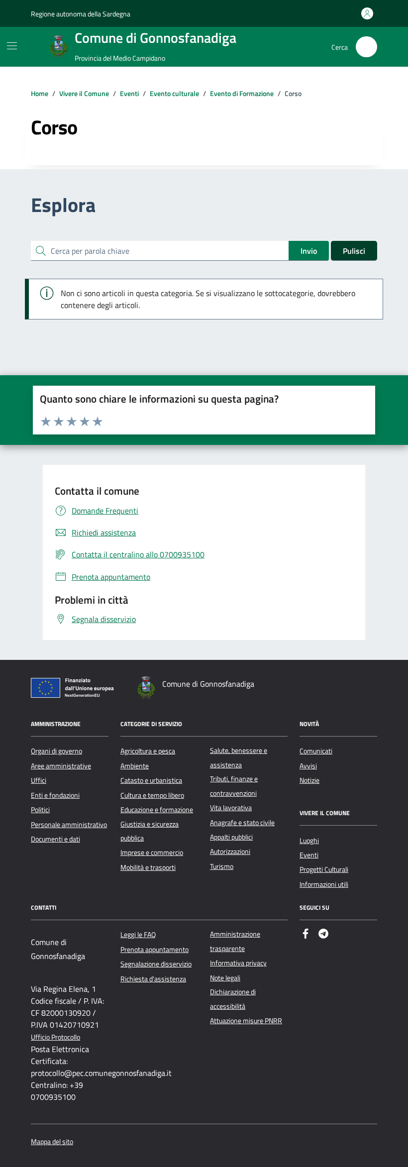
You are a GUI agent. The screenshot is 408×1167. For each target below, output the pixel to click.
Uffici (38, 780)
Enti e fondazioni (55, 795)
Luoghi (309, 840)
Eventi (309, 854)
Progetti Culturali (324, 869)
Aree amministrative (61, 765)
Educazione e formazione (156, 809)
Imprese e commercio (151, 852)
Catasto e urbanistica (151, 780)
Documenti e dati (55, 839)
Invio (309, 251)
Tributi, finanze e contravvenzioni (234, 785)
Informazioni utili (324, 884)
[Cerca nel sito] (366, 47)
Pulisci (354, 251)
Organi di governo (56, 750)
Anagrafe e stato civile (242, 822)
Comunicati (316, 750)
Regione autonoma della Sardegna (80, 13)
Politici (40, 809)
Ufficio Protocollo (55, 1037)
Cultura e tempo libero (152, 795)
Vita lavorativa (231, 807)
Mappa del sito (52, 1142)
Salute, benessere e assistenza (238, 757)
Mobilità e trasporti (148, 867)
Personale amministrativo (69, 824)
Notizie (309, 780)
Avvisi (308, 765)
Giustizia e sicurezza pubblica (149, 831)
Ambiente (134, 765)
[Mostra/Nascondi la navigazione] (12, 46)
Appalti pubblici (231, 837)
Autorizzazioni (230, 851)
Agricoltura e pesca (147, 750)
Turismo (221, 866)
